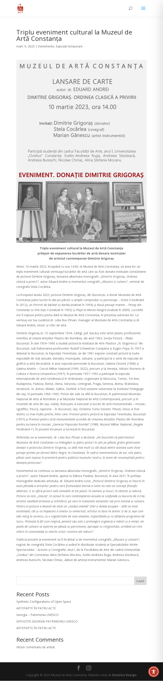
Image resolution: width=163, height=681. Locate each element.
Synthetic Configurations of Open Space (43, 602)
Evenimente (46, 46)
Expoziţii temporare (69, 46)
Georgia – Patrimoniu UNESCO (37, 615)
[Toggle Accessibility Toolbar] (154, 672)
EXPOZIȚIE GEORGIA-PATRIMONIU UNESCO (47, 621)
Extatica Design (124, 675)
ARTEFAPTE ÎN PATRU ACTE (36, 608)
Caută (140, 581)
